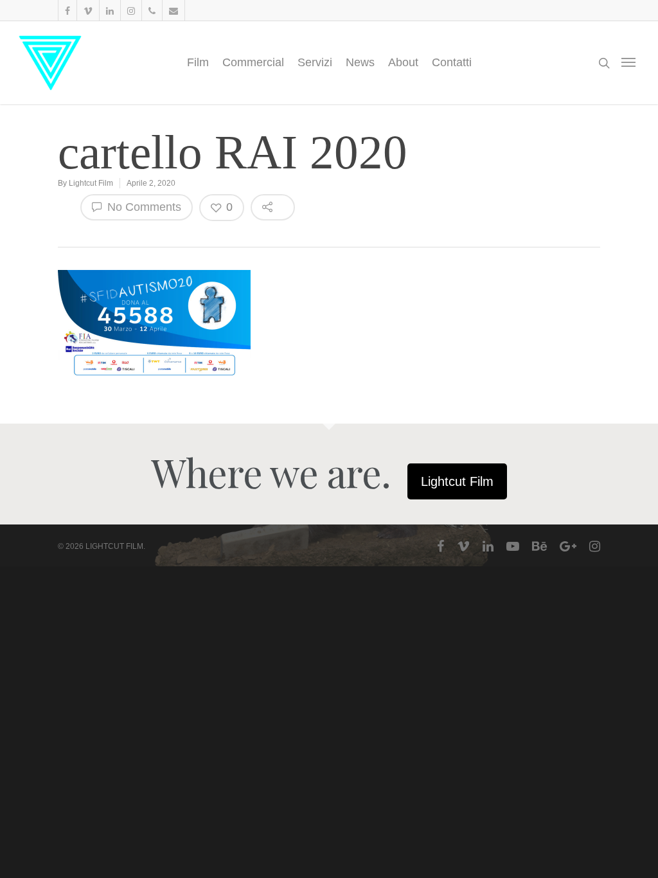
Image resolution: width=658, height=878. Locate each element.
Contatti (452, 62)
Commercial (253, 62)
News (360, 62)
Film (198, 62)
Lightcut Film (91, 183)
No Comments (142, 207)
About (403, 62)
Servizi (315, 62)
